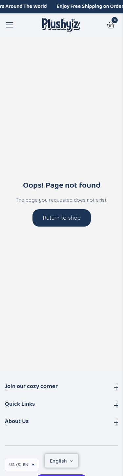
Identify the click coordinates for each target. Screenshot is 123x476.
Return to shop (62, 217)
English (59, 461)
